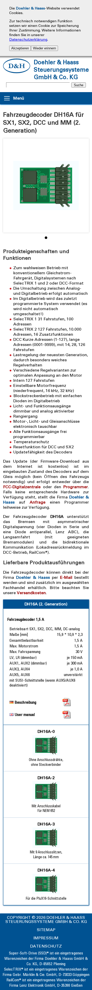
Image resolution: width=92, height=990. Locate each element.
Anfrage (37, 502)
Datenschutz (46, 946)
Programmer (75, 486)
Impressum (46, 937)
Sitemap (46, 929)
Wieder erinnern (44, 48)
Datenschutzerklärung (28, 39)
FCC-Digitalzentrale (22, 486)
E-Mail (66, 577)
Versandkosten (31, 592)
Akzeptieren (20, 48)
